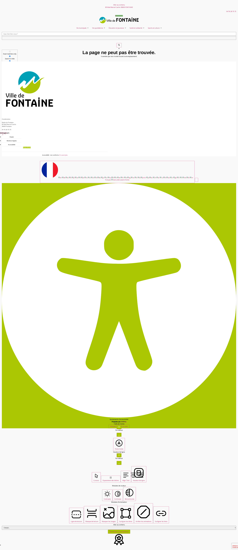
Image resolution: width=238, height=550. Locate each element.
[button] (196, 180)
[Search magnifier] (119, 45)
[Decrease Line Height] (119, 463)
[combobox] (117, 172)
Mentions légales (12, 141)
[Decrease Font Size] (119, 435)
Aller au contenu (119, 5)
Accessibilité (11, 144)
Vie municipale (81, 28)
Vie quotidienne (97, 28)
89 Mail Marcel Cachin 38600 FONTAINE (119, 7)
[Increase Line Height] (119, 455)
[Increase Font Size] (119, 427)
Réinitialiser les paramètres (119, 532)
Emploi (12, 137)
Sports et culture (154, 28)
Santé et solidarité (136, 28)
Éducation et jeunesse (116, 28)
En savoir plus (63, 155)
